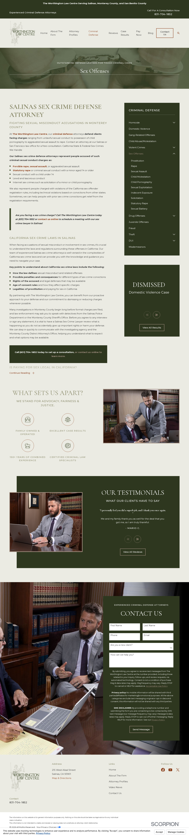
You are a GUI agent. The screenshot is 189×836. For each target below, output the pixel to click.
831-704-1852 (163, 14)
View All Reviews (132, 551)
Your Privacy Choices (47, 827)
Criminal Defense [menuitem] (93, 33)
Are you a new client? (121, 645)
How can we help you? (122, 655)
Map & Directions (61, 778)
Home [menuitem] (44, 33)
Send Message (141, 729)
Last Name (149, 625)
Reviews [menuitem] (113, 33)
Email (146, 635)
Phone (113, 635)
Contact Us (164, 33)
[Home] (22, 33)
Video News (115, 787)
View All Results (152, 327)
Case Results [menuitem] (125, 33)
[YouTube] (170, 770)
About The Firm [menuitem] (56, 33)
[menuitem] (150, 123)
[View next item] (156, 315)
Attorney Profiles (118, 781)
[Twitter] (178, 770)
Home (112, 769)
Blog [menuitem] (150, 33)
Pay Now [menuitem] (138, 33)
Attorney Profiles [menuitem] (74, 33)
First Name (116, 625)
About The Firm (118, 775)
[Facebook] (163, 770)
